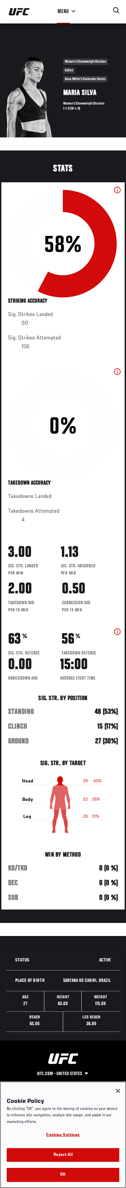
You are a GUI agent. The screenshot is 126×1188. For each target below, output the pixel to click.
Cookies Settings (63, 1135)
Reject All (62, 1155)
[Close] (118, 1090)
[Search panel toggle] (116, 10)
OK (63, 1175)
